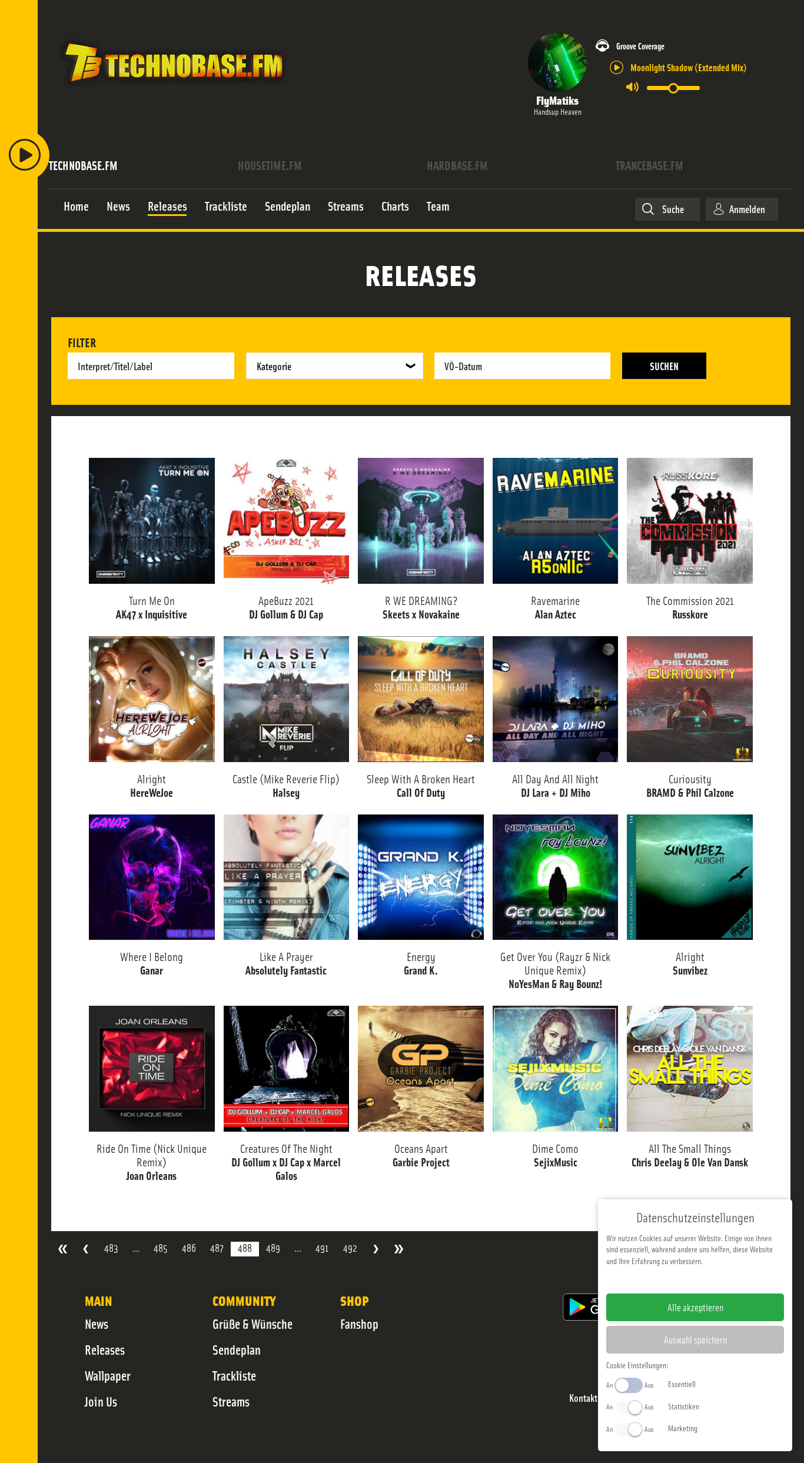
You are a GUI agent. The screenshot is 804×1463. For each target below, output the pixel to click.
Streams (231, 1401)
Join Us (101, 1401)
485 (161, 1248)
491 (322, 1248)
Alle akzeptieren (695, 1307)
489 (273, 1248)
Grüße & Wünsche (252, 1323)
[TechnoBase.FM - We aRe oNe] (173, 90)
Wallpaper (108, 1375)
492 (350, 1248)
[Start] (62, 1249)
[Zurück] (85, 1249)
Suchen (664, 366)
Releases (105, 1349)
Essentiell (682, 1383)
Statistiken (683, 1406)
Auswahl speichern (695, 1339)
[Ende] (398, 1249)
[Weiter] (375, 1249)
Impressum (659, 1279)
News (96, 1323)
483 (111, 1248)
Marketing (682, 1427)
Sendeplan (236, 1349)
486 (189, 1248)
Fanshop (359, 1323)
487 (217, 1248)
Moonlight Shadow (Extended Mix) (688, 67)
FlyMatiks (557, 99)
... (135, 1248)
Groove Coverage (640, 45)
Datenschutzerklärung (715, 1279)
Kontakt (583, 1398)
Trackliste (234, 1375)
